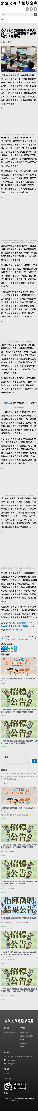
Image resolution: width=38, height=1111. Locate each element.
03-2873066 (12, 1060)
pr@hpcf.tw (11, 1064)
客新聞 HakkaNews (13, 630)
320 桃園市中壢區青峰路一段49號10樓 (20, 1056)
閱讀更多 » (3, 684)
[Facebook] (27, 9)
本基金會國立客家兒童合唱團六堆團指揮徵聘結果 (18, 918)
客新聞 (22, 1039)
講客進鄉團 (23, 1043)
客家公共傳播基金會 (10, 1032)
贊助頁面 (6, 1073)
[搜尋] (35, 14)
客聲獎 (22, 1047)
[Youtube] (35, 9)
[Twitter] (31, 9)
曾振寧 (8, 403)
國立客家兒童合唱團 (26, 1036)
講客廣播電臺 (24, 1032)
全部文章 (5, 783)
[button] (2, 19)
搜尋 (6, 757)
